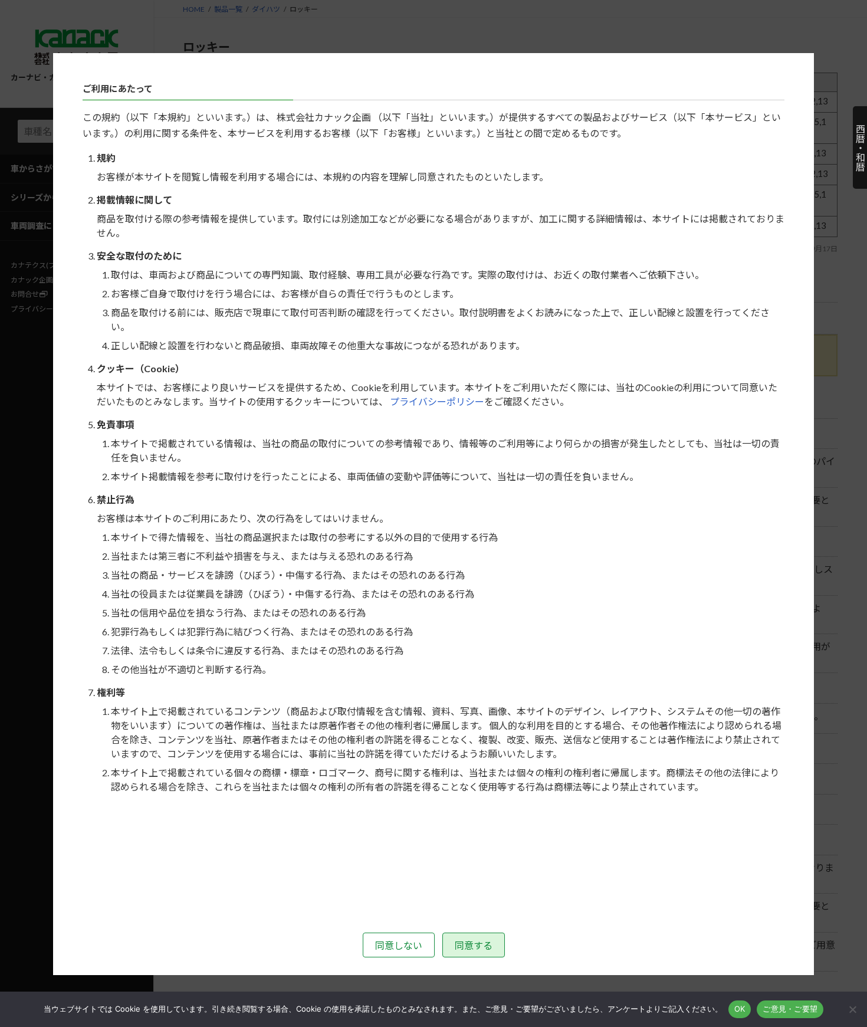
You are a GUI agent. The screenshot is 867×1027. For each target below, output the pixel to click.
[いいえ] (852, 1009)
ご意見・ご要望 (790, 1008)
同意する (473, 945)
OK (740, 1008)
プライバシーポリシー (437, 401)
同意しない (398, 945)
